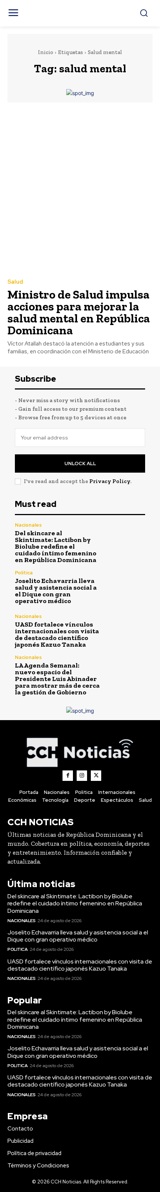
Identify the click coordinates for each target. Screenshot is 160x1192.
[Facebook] (68, 775)
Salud (15, 282)
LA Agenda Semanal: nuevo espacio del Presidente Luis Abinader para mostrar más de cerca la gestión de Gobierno (57, 678)
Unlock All (80, 463)
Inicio (45, 52)
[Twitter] (96, 775)
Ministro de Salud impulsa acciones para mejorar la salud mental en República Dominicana (78, 312)
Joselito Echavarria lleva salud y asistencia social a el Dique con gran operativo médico (56, 591)
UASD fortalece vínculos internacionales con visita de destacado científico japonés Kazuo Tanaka (57, 634)
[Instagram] (82, 775)
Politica (24, 572)
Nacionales (28, 525)
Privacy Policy (109, 481)
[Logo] (80, 752)
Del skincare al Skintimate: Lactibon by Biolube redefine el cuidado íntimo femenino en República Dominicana (55, 546)
